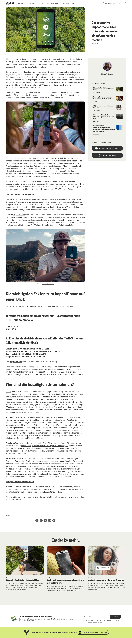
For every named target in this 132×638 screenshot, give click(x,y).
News (41, 3)
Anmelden (115, 617)
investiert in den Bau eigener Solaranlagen (50, 446)
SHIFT (54, 189)
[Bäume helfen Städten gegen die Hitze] (25, 560)
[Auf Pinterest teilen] (45, 520)
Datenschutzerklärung (113, 620)
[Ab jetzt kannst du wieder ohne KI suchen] (107, 560)
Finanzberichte (52, 3)
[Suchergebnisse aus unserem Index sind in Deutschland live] (66, 560)
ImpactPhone (41, 189)
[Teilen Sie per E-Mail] (49, 520)
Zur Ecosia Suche (110, 4)
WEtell (60, 189)
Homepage (21, 3)
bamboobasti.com (48, 284)
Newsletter (65, 3)
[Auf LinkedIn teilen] (41, 520)
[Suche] (73, 3)
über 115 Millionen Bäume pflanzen (52, 448)
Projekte (32, 3)
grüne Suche (25, 446)
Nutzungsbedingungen (95, 622)
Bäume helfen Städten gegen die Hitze (22, 579)
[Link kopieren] (53, 520)
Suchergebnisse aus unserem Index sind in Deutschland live (65, 581)
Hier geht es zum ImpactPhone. (20, 194)
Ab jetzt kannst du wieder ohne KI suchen (106, 579)
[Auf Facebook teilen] (36, 520)
